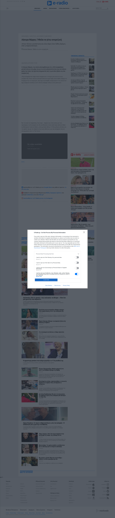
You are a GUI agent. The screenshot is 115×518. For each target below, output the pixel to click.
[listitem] (57, 254)
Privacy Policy (66, 285)
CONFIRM (46, 279)
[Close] (84, 232)
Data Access (57, 285)
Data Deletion (48, 285)
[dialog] (57, 259)
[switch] (77, 257)
